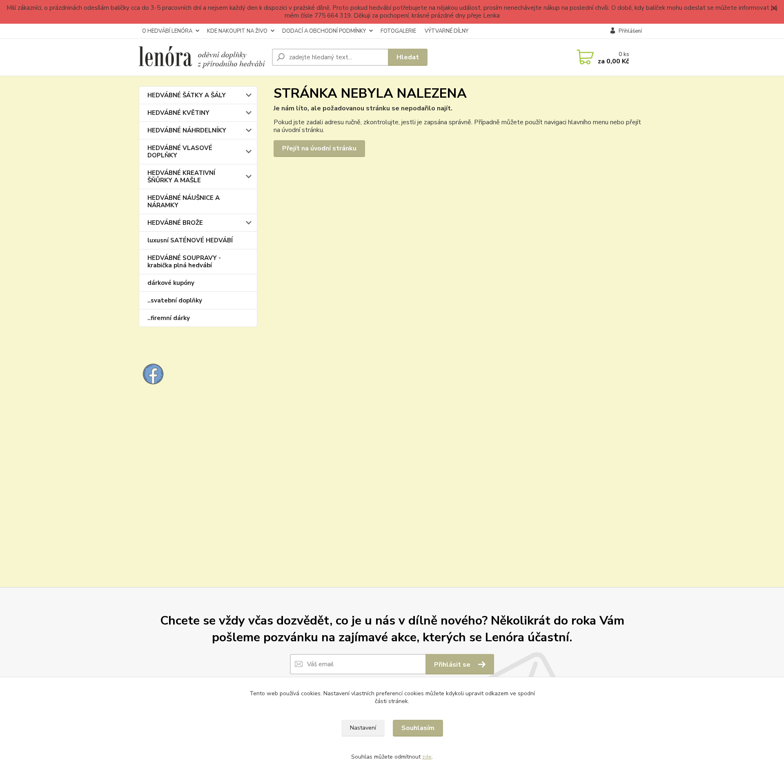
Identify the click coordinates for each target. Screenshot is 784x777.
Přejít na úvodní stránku (319, 148)
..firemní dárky (168, 318)
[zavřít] (773, 8)
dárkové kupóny (170, 283)
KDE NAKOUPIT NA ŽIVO (237, 31)
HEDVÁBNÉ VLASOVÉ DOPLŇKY (179, 151)
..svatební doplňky (174, 300)
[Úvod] (202, 57)
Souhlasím (417, 727)
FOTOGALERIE (398, 31)
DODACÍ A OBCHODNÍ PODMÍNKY (324, 31)
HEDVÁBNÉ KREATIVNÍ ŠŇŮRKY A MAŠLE (181, 176)
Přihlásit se (453, 664)
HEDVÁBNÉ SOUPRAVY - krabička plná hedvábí (184, 261)
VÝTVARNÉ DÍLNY (446, 31)
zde (427, 757)
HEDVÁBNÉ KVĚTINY (178, 113)
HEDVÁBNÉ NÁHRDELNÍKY (186, 130)
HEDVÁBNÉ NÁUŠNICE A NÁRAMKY (183, 201)
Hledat (407, 57)
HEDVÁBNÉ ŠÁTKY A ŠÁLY (186, 95)
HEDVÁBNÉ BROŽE (175, 223)
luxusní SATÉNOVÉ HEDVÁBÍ (190, 240)
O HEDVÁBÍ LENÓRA (167, 31)
